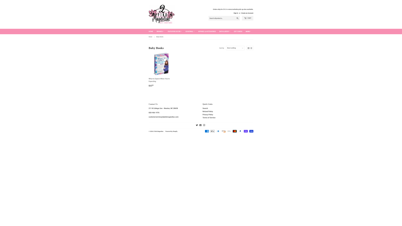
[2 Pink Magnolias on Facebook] (200, 125)
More (248, 31)
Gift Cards (238, 31)
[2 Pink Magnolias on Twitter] (197, 125)
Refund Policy (208, 111)
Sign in (236, 13)
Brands (160, 31)
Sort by (221, 48)
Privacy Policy (208, 115)
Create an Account (247, 13)
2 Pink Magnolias (158, 131)
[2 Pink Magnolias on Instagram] (204, 125)
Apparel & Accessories (207, 31)
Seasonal (189, 31)
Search (205, 108)
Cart (249, 18)
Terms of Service (209, 118)
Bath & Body (224, 31)
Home (151, 31)
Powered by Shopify (171, 131)
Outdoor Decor (174, 31)
